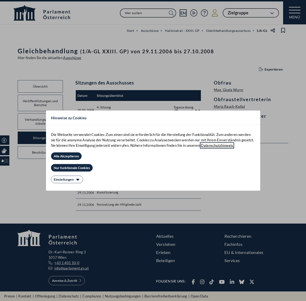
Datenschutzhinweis (217, 145)
